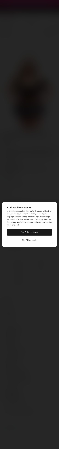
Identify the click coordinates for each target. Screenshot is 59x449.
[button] (29, 232)
